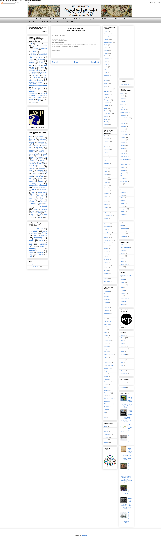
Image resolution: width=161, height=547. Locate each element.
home (42, 67)
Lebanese (106, 210)
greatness (31, 64)
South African (107, 113)
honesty (31, 69)
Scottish (106, 111)
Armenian (106, 144)
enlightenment (43, 54)
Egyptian (122, 120)
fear (46, 157)
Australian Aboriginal (125, 275)
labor (30, 172)
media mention (36, 77)
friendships (31, 61)
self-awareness (42, 95)
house (30, 242)
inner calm (41, 166)
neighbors (31, 82)
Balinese (122, 279)
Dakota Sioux (107, 321)
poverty (34, 189)
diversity (32, 157)
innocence (31, 70)
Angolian (122, 98)
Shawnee (106, 390)
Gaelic (106, 426)
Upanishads (123, 264)
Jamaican (123, 233)
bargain (30, 144)
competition (41, 148)
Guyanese (123, 203)
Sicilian (106, 254)
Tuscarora (107, 406)
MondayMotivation (33, 264)
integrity (38, 70)
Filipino (122, 282)
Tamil (121, 362)
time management (42, 211)
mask (43, 175)
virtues (45, 214)
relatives (31, 252)
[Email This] (53, 50)
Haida (105, 327)
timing (33, 212)
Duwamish (107, 324)
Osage (106, 371)
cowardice (41, 151)
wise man (41, 99)
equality (34, 56)
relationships (33, 93)
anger (41, 138)
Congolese (123, 115)
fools (40, 57)
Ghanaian (106, 58)
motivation (40, 80)
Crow (105, 318)
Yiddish (106, 124)
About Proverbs (40, 19)
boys (34, 228)
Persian (106, 437)
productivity (41, 194)
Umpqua (106, 409)
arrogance (36, 48)
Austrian (106, 146)
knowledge (43, 72)
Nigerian (106, 91)
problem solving (33, 89)
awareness (34, 50)
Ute (105, 412)
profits (30, 195)
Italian (105, 72)
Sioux (105, 395)
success (37, 97)
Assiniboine (107, 299)
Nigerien (122, 148)
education (33, 54)
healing (31, 65)
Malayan (122, 290)
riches (33, 203)
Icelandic (106, 193)
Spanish (106, 116)
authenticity (44, 48)
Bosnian (106, 157)
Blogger (84, 535)
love (45, 75)
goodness (31, 62)
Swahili (122, 167)
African (106, 31)
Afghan (106, 135)
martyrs (37, 175)
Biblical (122, 245)
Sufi (121, 258)
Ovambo (122, 151)
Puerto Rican (123, 236)
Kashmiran (123, 348)
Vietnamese (123, 373)
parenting (32, 248)
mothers (31, 80)
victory (39, 214)
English (106, 50)
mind (30, 178)
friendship (40, 59)
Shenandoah (107, 393)
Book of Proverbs (125, 247)
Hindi (121, 340)
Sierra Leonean (124, 159)
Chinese (106, 39)
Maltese (106, 218)
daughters (45, 231)
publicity (42, 198)
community (32, 53)
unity (45, 212)
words (37, 101)
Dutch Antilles (124, 228)
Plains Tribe (107, 382)
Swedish (106, 265)
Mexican (122, 206)
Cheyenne (107, 307)
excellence (42, 56)
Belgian (106, 155)
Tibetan (122, 368)
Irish (105, 69)
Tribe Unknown (108, 404)
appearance (32, 139)
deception (36, 154)
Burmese (122, 335)
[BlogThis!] (54, 50)
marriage (43, 244)
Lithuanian (107, 212)
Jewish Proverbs (107, 19)
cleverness (35, 145)
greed (38, 162)
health (38, 65)
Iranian (106, 67)
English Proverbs (79, 19)
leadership (43, 74)
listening (31, 175)
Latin (105, 86)
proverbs (32, 92)
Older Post (95, 62)
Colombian (123, 200)
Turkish (106, 122)
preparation (35, 191)
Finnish (106, 177)
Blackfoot (106, 302)
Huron (105, 332)
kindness (34, 72)
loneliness (40, 242)
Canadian (106, 163)
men (45, 77)
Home (30, 19)
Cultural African (108, 42)
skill (30, 207)
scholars (33, 95)
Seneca (106, 387)
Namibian (123, 142)
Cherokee (106, 305)
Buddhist (106, 36)
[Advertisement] (126, 51)
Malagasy (123, 137)
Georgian (106, 182)
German (106, 56)
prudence (31, 198)
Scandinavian (107, 243)
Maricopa (106, 346)
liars (39, 173)
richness (40, 203)
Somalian (122, 162)
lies (43, 173)
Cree (105, 316)
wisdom (31, 99)
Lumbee (106, 343)
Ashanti (122, 104)
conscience (44, 53)
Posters (122, 382)
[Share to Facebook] (58, 50)
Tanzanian (123, 170)
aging (33, 46)
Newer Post (56, 62)
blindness (44, 50)
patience (31, 181)
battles (36, 143)
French (106, 53)
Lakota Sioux (107, 340)
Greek (30, 44)
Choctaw (106, 310)
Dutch (105, 47)
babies (30, 228)
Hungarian (107, 190)
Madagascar (123, 134)
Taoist (105, 119)
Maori (105, 221)
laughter (34, 74)
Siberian (106, 251)
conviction (42, 150)
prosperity (40, 197)
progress (37, 195)
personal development (38, 86)
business (44, 144)
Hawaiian (122, 285)
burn (43, 51)
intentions (31, 170)
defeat (31, 156)
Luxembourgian (108, 215)
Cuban (122, 225)
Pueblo (106, 384)
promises (44, 195)
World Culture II (46, 21)
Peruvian (122, 211)
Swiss (105, 267)
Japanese (106, 75)
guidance (45, 162)
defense (38, 156)
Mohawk (106, 351)
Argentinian (123, 192)
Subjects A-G (69, 21)
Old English (107, 434)
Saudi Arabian (108, 240)
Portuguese (107, 100)
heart (45, 65)
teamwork (44, 209)
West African (123, 175)
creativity (41, 153)
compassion (32, 148)
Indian (105, 64)
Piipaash (106, 379)
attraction (31, 142)
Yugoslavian (107, 281)
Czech (106, 166)
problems (43, 89)
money (41, 79)
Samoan (122, 304)
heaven (34, 67)
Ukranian (106, 273)
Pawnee (106, 376)
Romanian (38, 44)
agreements (31, 138)
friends (31, 59)
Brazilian (122, 195)
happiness (41, 64)
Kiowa (105, 338)
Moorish (106, 431)
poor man (44, 187)
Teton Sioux (107, 401)
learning (35, 75)
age (46, 44)
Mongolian (123, 354)
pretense (44, 191)
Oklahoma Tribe (108, 365)
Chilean (122, 198)
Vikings (106, 439)
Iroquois (106, 335)
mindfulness (34, 79)
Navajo (106, 357)
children (40, 229)
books (34, 51)
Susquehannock (108, 398)
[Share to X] (56, 50)
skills (36, 207)
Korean (106, 80)
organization (42, 180)
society (30, 254)
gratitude (42, 160)
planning (36, 187)
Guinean (122, 129)
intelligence (42, 168)
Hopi (105, 329)
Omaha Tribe (107, 368)
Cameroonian (124, 112)
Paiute (106, 373)
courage (31, 151)
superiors (36, 209)
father (35, 235)
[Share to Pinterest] (59, 50)
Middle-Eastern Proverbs (122, 19)
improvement (32, 166)
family (30, 57)
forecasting (34, 159)
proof (33, 197)
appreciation (43, 139)
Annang (122, 101)
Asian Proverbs (66, 19)
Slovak (106, 256)
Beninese (122, 109)
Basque (106, 152)
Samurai (122, 256)
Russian (106, 105)
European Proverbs (93, 19)
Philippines (123, 301)
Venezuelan (123, 217)
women (31, 101)
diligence (45, 156)
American (106, 34)
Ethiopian (122, 123)
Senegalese (123, 156)
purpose (31, 200)
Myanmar (123, 357)
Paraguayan (123, 208)
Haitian (122, 231)
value (32, 214)
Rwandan (123, 153)
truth (39, 213)
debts (30, 154)
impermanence (33, 165)
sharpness (43, 204)
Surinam (122, 214)
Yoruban (122, 178)
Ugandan (122, 173)
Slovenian (106, 259)
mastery (31, 176)
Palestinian (107, 226)
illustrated (123, 387)
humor (41, 68)
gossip (41, 62)
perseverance (33, 84)
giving (41, 61)
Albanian (106, 138)
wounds (34, 102)
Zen (121, 267)
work (45, 101)
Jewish (106, 78)
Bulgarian (106, 160)
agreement (40, 136)
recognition (40, 200)
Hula (121, 287)
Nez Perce (107, 360)
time (33, 211)
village (35, 254)
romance (40, 252)
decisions (44, 154)
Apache (106, 294)
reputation (44, 93)
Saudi (105, 108)
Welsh (105, 276)
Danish (106, 45)
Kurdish (106, 83)
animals (44, 46)
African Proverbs (53, 19)
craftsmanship (32, 153)
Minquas (106, 349)
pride (33, 192)
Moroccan (123, 140)
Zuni (105, 417)
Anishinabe (107, 291)
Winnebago (107, 415)
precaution (38, 88)
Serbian (106, 248)
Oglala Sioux (107, 362)
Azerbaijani (107, 149)
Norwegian (107, 94)
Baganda (122, 107)
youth (30, 256)
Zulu (121, 184)
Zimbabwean (123, 181)
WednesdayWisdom (34, 266)
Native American (33, 21)
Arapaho (106, 296)
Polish (105, 97)
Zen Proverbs (58, 21)
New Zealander (124, 298)
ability (30, 136)
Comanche (107, 313)
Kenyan (122, 131)
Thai (121, 365)
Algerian (122, 96)
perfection (41, 82)
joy (46, 70)
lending (34, 173)
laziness (37, 172)
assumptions (42, 140)
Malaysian (123, 293)
